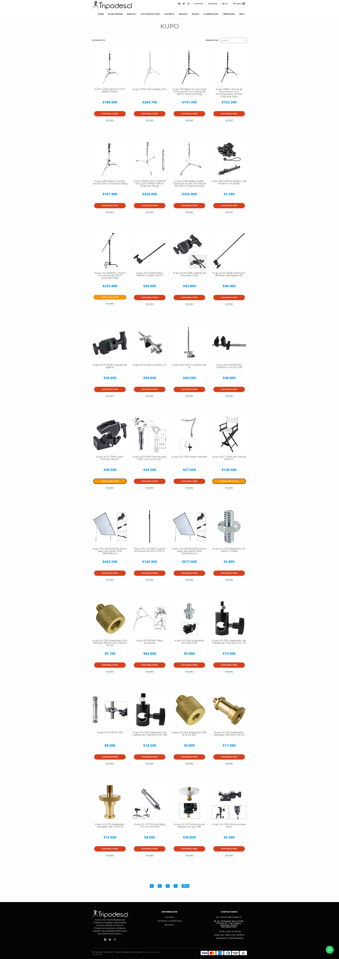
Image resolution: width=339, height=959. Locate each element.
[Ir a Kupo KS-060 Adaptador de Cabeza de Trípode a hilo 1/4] (229, 618)
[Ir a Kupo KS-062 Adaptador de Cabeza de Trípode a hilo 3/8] (150, 710)
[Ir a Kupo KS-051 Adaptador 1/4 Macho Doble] (229, 526)
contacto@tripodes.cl (230, 917)
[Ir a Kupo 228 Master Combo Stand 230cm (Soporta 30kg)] (110, 159)
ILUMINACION (211, 14)
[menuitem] (179, 3)
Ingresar (212, 4)
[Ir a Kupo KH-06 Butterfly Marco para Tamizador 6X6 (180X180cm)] (110, 526)
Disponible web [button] (110, 114)
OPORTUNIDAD (115, 14)
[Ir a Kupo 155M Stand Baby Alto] (150, 67)
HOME (101, 14)
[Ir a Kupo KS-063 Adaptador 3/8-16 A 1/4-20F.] (189, 710)
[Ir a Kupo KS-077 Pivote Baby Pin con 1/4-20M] (150, 802)
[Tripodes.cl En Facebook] (179, 3)
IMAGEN (183, 14)
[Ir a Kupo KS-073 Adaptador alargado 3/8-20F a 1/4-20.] (229, 710)
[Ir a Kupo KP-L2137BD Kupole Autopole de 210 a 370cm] (150, 526)
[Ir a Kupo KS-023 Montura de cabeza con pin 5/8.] (189, 802)
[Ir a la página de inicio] (112, 5)
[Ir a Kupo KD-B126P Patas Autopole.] (150, 618)
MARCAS (131, 14)
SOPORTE (169, 14)
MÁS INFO (110, 120)
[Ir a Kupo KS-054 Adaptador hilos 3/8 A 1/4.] (189, 618)
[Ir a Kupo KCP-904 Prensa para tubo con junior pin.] (150, 434)
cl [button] (225, 4)
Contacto (169, 917)
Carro (239, 4)
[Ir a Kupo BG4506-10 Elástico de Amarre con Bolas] (229, 159)
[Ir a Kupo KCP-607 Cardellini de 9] (189, 343)
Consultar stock (110, 297)
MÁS (241, 14)
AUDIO (195, 14)
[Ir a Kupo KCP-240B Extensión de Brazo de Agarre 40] (229, 251)
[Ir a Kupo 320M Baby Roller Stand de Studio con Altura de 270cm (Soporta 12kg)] (189, 159)
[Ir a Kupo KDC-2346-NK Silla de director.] (229, 434)
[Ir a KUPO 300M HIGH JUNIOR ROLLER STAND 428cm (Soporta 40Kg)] (150, 159)
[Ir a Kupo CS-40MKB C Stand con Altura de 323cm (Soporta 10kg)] (110, 251)
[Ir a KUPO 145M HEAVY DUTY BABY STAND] (110, 67)
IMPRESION (228, 14)
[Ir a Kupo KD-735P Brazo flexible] (189, 434)
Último (185, 886)
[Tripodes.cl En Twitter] (184, 3)
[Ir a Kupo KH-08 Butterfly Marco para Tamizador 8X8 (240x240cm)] (189, 526)
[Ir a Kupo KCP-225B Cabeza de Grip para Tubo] (189, 251)
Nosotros (169, 925)
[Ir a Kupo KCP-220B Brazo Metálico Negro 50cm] (150, 251)
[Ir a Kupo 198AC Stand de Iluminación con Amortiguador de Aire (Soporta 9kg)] (229, 67)
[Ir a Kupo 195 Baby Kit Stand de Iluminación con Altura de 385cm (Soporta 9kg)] (189, 67)
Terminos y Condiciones (169, 921)
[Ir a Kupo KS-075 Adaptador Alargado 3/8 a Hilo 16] (110, 802)
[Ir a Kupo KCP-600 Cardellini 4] (150, 343)
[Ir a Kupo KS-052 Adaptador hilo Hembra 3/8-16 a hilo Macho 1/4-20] (110, 618)
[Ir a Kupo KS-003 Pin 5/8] (110, 710)
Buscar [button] (199, 4)
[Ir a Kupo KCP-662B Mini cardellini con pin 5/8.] (229, 343)
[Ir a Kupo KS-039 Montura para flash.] (229, 802)
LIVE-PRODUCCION (149, 14)
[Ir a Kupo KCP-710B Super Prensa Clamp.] (110, 434)
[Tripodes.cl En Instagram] (188, 3)
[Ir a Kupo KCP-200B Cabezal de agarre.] (110, 343)
